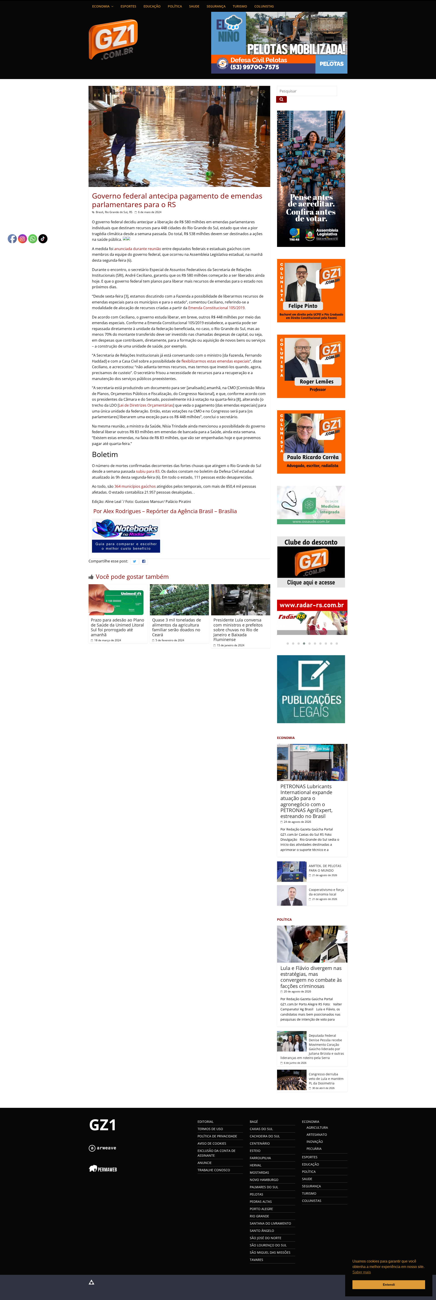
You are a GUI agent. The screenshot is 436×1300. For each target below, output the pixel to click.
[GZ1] (102, 1120)
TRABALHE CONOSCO (214, 1170)
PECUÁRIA (314, 1148)
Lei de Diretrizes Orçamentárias (146, 405)
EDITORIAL (205, 1121)
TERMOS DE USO (210, 1129)
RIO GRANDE (259, 1216)
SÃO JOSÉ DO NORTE (265, 1238)
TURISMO (240, 6)
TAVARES (256, 1260)
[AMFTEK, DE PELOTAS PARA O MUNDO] (292, 864)
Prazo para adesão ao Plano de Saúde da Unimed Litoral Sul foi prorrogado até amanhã (117, 627)
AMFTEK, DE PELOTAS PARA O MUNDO (325, 868)
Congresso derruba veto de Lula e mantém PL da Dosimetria (326, 1078)
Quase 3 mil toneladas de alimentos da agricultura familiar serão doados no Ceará (176, 627)
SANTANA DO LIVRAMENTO (270, 1223)
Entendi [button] (389, 1284)
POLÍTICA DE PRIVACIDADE (217, 1136)
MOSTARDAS (259, 1172)
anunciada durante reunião (137, 248)
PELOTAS (256, 1194)
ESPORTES (128, 6)
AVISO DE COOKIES (212, 1143)
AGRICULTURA (317, 1127)
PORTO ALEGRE (261, 1209)
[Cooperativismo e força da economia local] (292, 887)
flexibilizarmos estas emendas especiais (215, 361)
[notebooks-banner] (126, 521)
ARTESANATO (317, 1134)
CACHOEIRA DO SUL (265, 1136)
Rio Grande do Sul (116, 212)
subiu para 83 (147, 471)
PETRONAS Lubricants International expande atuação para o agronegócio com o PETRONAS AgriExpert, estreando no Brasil (306, 801)
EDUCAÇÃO (152, 6)
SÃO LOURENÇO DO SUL (268, 1245)
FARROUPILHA (260, 1158)
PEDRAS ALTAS (261, 1201)
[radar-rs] (312, 617)
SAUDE (194, 6)
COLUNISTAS (264, 6)
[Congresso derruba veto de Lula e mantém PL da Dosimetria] (292, 1072)
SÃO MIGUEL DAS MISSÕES (270, 1252)
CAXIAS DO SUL (261, 1129)
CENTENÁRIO (260, 1143)
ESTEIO (255, 1150)
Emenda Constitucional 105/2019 (216, 307)
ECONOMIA (100, 6)
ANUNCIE (205, 1163)
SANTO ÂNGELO (262, 1230)
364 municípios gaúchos (135, 486)
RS (130, 212)
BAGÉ (254, 1121)
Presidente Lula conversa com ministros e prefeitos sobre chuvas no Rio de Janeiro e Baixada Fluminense (238, 629)
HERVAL (255, 1165)
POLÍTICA (175, 6)
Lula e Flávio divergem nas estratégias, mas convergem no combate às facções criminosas (311, 976)
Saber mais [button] (361, 1272)
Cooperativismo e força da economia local (326, 891)
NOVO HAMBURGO (264, 1180)
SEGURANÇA (216, 6)
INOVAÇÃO (315, 1141)
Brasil (99, 212)
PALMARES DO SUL (264, 1187)
